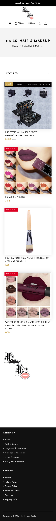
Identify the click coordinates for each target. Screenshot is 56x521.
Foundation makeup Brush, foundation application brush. (27, 259)
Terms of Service (12, 491)
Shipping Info (11, 500)
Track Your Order (33, 3)
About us (9, 495)
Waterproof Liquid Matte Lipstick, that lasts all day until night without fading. (27, 325)
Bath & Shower (11, 444)
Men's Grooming (12, 457)
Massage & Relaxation (15, 453)
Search (8, 478)
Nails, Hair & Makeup (14, 462)
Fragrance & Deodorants (16, 449)
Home (15, 46)
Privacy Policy (11, 486)
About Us (19, 3)
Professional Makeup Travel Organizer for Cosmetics (21, 134)
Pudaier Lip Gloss (15, 197)
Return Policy (11, 482)
